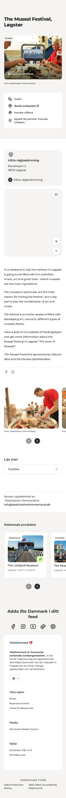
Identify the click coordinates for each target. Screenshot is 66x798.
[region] (33, 223)
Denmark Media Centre (23, 729)
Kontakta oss (17, 754)
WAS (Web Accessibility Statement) (42, 786)
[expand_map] (56, 194)
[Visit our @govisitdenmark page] (43, 626)
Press (12, 698)
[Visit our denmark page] (13, 626)
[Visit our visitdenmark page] (33, 626)
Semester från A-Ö (20, 750)
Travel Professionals (21, 708)
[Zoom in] (56, 241)
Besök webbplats (25, 105)
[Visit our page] (23, 626)
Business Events (19, 703)
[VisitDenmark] (21, 642)
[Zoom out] (56, 251)
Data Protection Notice (14, 786)
